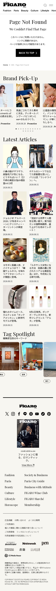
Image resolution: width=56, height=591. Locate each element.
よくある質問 (34, 520)
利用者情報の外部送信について (18, 535)
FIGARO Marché (34, 499)
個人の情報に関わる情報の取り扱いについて (24, 527)
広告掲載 (8, 520)
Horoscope (11, 505)
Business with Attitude (38, 487)
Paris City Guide (34, 481)
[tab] (16, 128)
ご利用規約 (9, 524)
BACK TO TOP (26, 52)
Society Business (36, 475)
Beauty (24, 10)
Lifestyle (45, 10)
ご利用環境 (9, 531)
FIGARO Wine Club (36, 493)
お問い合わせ (20, 520)
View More (27, 465)
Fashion (7, 10)
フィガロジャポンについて (27, 531)
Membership (32, 505)
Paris (16, 10)
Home (5, 65)
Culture (34, 10)
